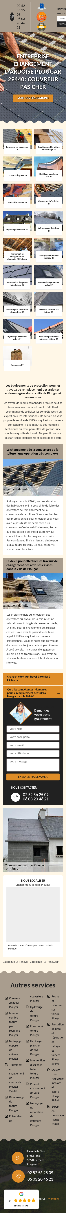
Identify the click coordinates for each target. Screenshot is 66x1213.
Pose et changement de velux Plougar (35, 1091)
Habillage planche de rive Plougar (35, 1048)
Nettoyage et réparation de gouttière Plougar (35, 1114)
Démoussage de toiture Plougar (14, 1104)
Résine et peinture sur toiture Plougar (56, 1007)
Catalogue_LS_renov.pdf (44, 962)
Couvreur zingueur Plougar (14, 1003)
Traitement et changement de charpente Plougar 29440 (14, 1078)
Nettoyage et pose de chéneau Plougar (14, 1050)
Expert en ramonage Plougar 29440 (56, 1115)
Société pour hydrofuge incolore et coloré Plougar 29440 (56, 1085)
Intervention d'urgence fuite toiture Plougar (35, 1069)
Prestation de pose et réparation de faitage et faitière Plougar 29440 (56, 1044)
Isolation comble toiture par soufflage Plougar (14, 1024)
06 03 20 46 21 (21, 23)
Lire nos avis (21, 1206)
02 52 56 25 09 (21, 10)
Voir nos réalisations (33, 98)
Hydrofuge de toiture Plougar (35, 1014)
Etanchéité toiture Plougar (35, 1031)
